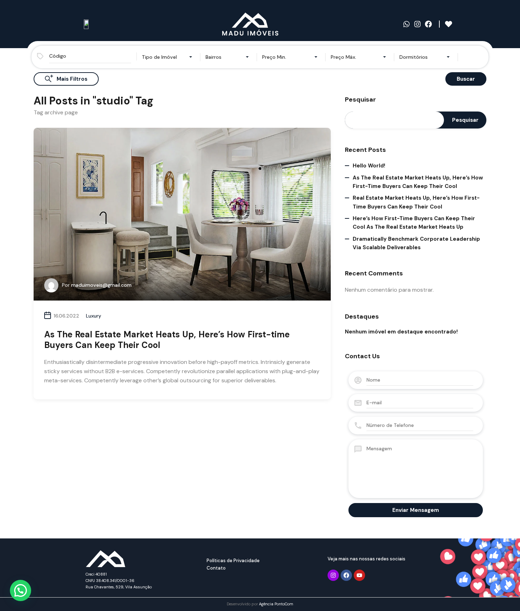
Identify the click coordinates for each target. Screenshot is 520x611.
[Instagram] (417, 24)
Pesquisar (360, 100)
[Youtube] (359, 575)
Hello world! (369, 165)
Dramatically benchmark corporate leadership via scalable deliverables (416, 243)
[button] (20, 590)
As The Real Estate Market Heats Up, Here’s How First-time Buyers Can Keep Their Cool (167, 339)
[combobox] (168, 57)
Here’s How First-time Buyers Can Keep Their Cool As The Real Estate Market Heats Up (414, 222)
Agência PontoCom (276, 603)
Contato (216, 568)
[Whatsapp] (406, 24)
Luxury (93, 316)
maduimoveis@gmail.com (101, 285)
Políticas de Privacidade (233, 561)
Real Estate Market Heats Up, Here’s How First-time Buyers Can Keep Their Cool (416, 202)
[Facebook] (428, 24)
